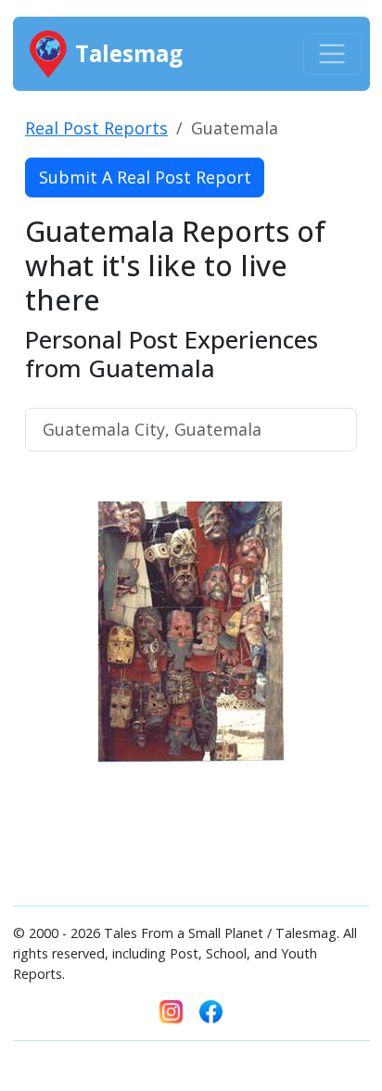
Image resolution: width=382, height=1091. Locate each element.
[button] (50, 686)
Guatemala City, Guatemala (152, 429)
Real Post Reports (96, 128)
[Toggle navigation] (332, 54)
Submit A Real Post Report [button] (145, 177)
